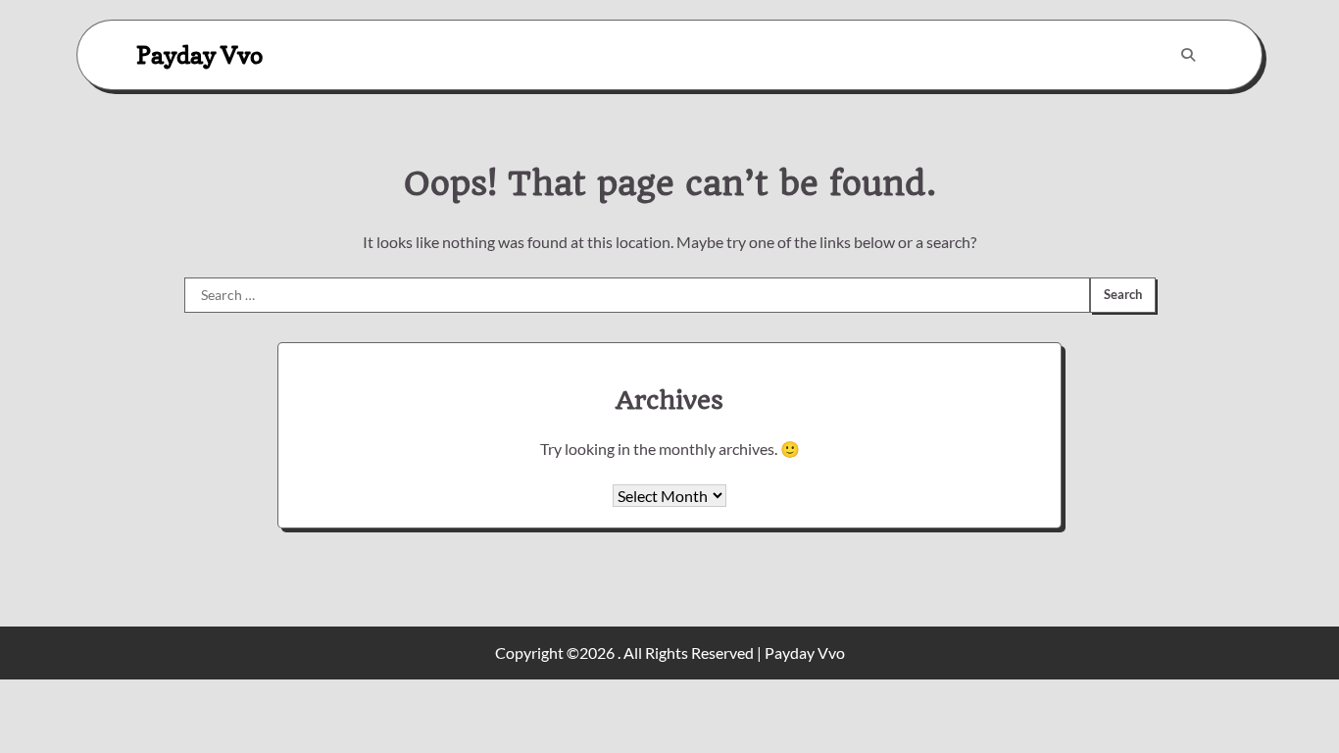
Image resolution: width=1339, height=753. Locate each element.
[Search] (1188, 55)
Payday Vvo (199, 54)
